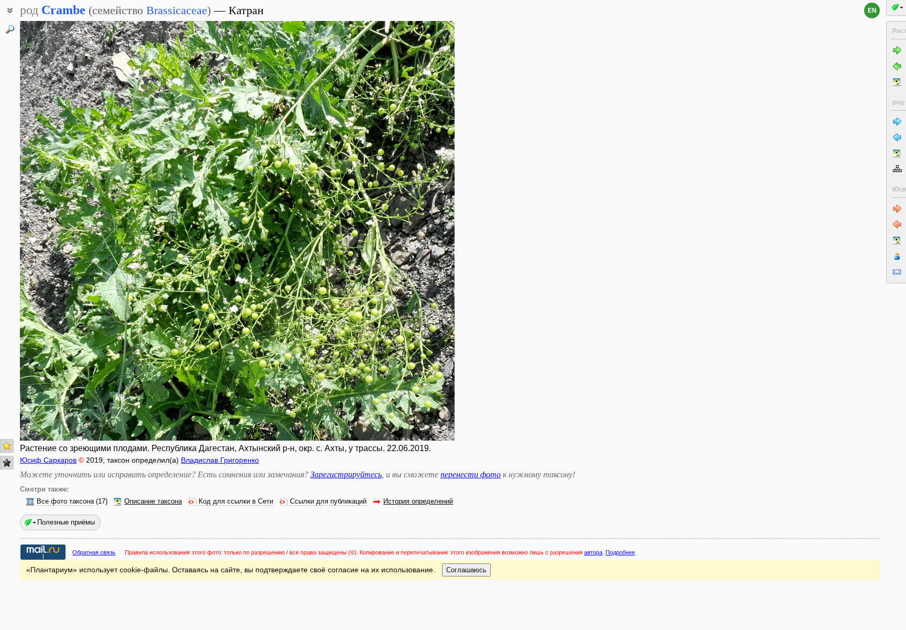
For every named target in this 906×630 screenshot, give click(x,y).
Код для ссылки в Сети (236, 501)
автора (593, 552)
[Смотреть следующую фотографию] (408, 231)
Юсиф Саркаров (48, 460)
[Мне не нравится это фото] (7, 462)
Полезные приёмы (66, 522)
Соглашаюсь (466, 570)
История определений (418, 501)
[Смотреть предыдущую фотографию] (66, 231)
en (872, 10)
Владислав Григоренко (220, 460)
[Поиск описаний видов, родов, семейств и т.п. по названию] (10, 29)
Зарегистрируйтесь (346, 474)
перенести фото (470, 474)
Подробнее (620, 552)
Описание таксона (153, 501)
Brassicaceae (176, 10)
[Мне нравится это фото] (7, 446)
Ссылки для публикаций (328, 501)
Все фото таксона (65, 501)
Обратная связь (93, 552)
